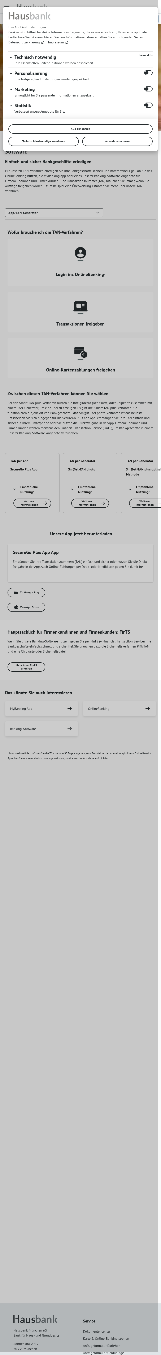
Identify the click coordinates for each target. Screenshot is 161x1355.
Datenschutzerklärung (24, 42)
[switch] (148, 72)
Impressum (56, 42)
